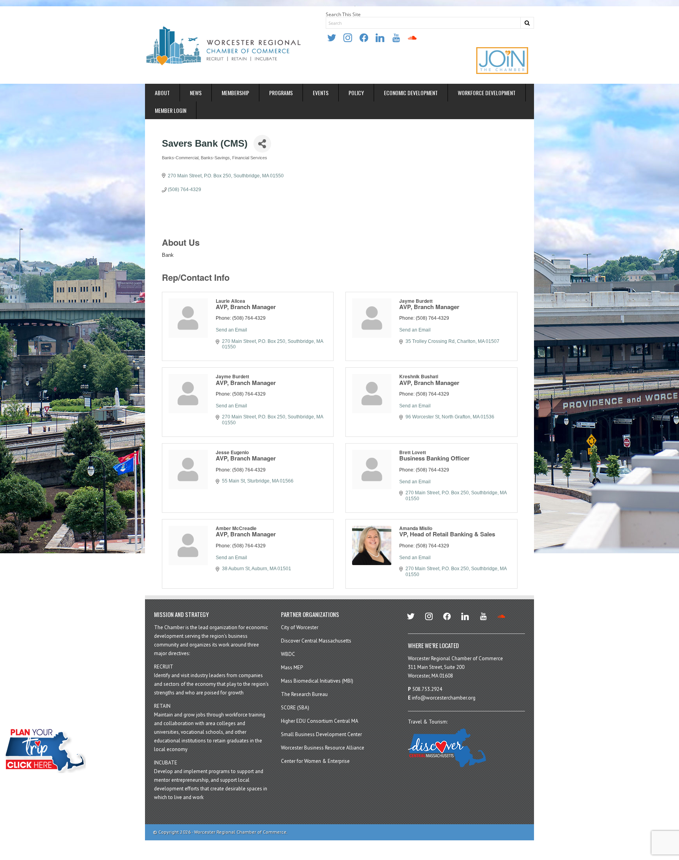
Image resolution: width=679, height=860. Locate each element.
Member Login (170, 110)
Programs (281, 92)
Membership (235, 92)
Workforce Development (487, 92)
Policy (356, 92)
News (196, 92)
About (162, 92)
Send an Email (231, 330)
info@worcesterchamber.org (443, 697)
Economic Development (411, 92)
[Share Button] (262, 144)
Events (320, 92)
